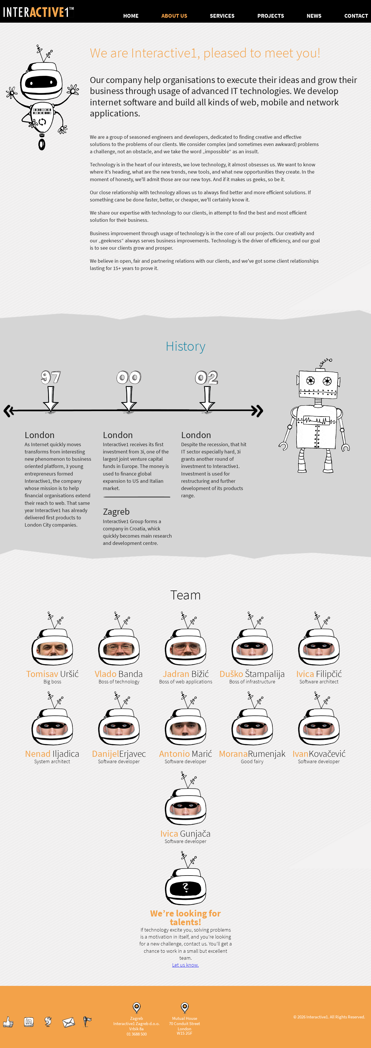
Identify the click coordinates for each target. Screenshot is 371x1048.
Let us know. (185, 964)
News (314, 16)
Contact (356, 16)
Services (222, 16)
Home (131, 16)
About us (174, 16)
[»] (253, 410)
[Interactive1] (45, 11)
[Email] (68, 1027)
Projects (270, 16)
